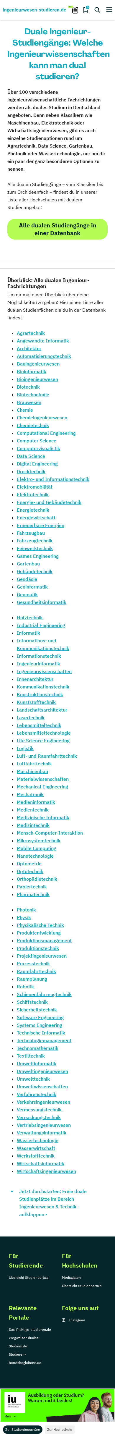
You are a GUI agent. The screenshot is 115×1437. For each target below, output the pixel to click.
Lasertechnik (31, 717)
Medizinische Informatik (43, 817)
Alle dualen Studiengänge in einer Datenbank (57, 229)
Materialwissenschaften (43, 779)
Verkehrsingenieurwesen (43, 1102)
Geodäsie (27, 579)
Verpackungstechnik (39, 1117)
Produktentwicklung (39, 933)
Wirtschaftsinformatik (40, 1163)
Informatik (28, 633)
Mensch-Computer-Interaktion (50, 833)
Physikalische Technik (40, 925)
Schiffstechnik (32, 1002)
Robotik (25, 987)
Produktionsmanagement (44, 940)
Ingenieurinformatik (38, 664)
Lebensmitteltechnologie (44, 733)
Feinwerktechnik (35, 548)
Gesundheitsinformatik (41, 602)
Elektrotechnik (33, 494)
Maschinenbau (32, 771)
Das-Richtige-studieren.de (30, 1329)
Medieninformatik (36, 802)
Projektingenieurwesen (42, 956)
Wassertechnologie (37, 1140)
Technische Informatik (41, 1033)
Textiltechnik (31, 1056)
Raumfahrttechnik (36, 971)
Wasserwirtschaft (36, 1148)
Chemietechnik (33, 425)
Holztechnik (30, 617)
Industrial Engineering (41, 625)
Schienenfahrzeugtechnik (44, 994)
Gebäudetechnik (34, 571)
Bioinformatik (31, 371)
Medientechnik (33, 810)
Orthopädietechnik (37, 879)
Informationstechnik (39, 656)
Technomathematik (37, 1048)
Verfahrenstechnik (36, 1094)
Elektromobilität (34, 487)
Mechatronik (30, 794)
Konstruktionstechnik (40, 694)
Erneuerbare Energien (40, 525)
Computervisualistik (38, 448)
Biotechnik (28, 387)
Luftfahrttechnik (34, 764)
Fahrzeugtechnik (34, 541)
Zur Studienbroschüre (22, 1429)
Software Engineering (40, 1017)
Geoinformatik (32, 587)
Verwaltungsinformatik (41, 1133)
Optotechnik (30, 871)
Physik (24, 917)
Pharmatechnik (33, 894)
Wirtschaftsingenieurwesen (46, 1171)
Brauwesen (29, 402)
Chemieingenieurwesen (42, 418)
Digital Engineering (37, 464)
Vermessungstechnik (39, 1110)
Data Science (31, 456)
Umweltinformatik (36, 1063)
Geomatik (27, 594)
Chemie (25, 410)
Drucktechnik (31, 471)
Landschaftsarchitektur (42, 710)
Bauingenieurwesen (38, 364)
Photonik (26, 910)
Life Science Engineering (43, 740)
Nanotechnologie (35, 856)
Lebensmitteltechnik (39, 725)
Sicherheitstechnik (37, 1010)
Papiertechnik (32, 887)
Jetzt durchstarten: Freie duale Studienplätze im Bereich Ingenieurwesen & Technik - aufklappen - (53, 1202)
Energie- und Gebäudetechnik (49, 502)
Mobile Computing (36, 848)
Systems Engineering (39, 1025)
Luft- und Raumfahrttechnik (47, 756)
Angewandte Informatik (43, 341)
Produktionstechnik (38, 948)
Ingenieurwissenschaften (44, 671)
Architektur (29, 348)
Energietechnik (33, 510)
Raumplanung (32, 979)
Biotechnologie (33, 394)
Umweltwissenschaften (42, 1087)
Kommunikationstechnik (43, 687)
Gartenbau (28, 564)
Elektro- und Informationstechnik (53, 479)
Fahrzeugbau (31, 533)
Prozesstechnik (33, 963)
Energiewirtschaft (36, 518)
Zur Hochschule (59, 1429)
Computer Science (36, 441)
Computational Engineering (46, 433)
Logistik (25, 748)
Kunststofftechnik (36, 702)
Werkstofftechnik (36, 1156)
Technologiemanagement (44, 1040)
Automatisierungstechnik (44, 356)
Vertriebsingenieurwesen (44, 1125)
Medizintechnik (33, 825)
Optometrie (29, 864)
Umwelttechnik (33, 1079)
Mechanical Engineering (42, 787)
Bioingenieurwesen (37, 379)
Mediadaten (71, 1277)
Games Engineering (38, 556)
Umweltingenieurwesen (42, 1071)
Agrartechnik (31, 333)
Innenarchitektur (35, 679)
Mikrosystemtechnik (38, 840)
